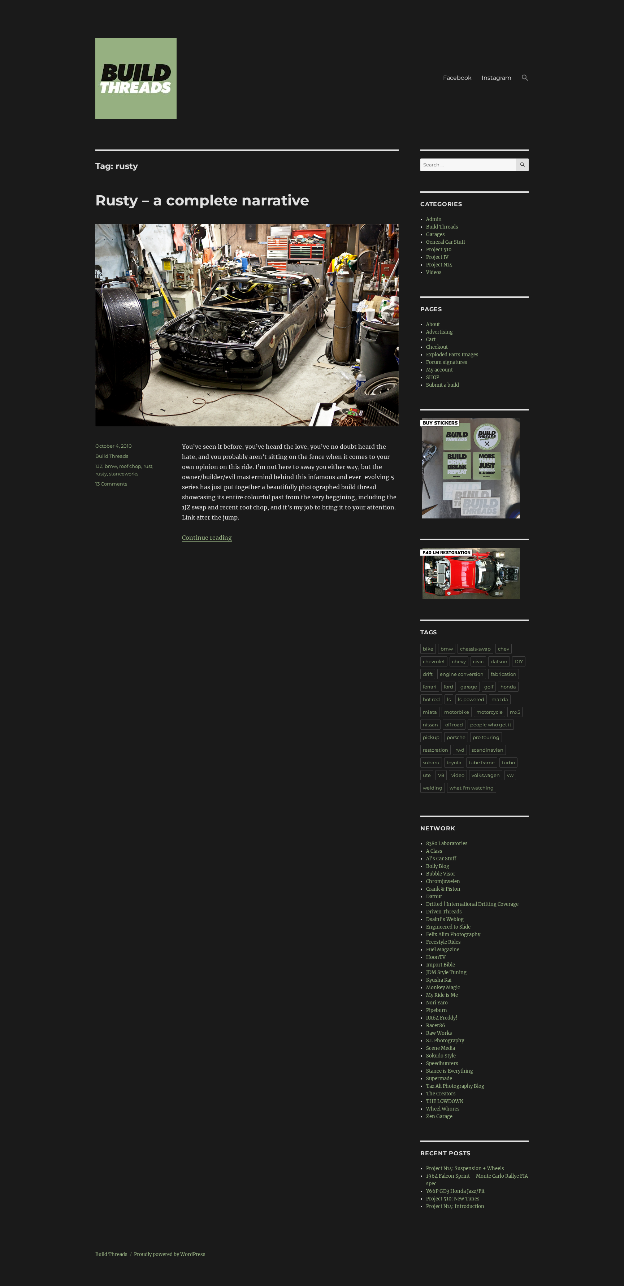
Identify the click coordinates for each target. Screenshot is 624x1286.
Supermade (439, 1079)
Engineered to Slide (448, 927)
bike (428, 649)
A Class (434, 851)
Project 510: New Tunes (453, 1199)
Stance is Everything (449, 1071)
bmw (111, 466)
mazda (499, 699)
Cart (431, 339)
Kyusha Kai (438, 980)
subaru (431, 762)
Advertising (439, 332)
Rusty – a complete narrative (202, 200)
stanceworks (123, 474)
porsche (456, 737)
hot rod (431, 699)
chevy (459, 661)
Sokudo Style (441, 1056)
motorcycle (489, 712)
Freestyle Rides (443, 942)
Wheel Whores (443, 1109)
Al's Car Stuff (441, 859)
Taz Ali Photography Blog (455, 1086)
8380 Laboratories (447, 843)
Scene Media (440, 1048)
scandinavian (487, 750)
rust (147, 466)
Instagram (496, 77)
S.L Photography (445, 1041)
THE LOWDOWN (444, 1101)
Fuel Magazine (442, 950)
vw (510, 775)
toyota (454, 762)
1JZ (99, 466)
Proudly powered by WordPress (169, 1254)
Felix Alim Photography (453, 934)
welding (432, 788)
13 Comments (111, 484)
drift (428, 674)
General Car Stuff (445, 242)
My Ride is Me (442, 995)
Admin (434, 219)
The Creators (441, 1094)
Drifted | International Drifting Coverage (472, 904)
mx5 (515, 712)
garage (468, 687)
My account (439, 370)
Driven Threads (444, 912)
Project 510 (438, 250)
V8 (441, 775)
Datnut (434, 897)
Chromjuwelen (443, 881)
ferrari (430, 687)
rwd (459, 750)
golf (488, 687)
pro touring (486, 737)
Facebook (457, 77)
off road (454, 724)
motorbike (456, 712)
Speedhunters (442, 1063)
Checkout (437, 347)
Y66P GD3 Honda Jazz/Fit (455, 1191)
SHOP (432, 377)
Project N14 (439, 265)
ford (448, 687)
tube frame (482, 762)
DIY (519, 661)
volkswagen (486, 775)
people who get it (490, 724)
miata (430, 712)
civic (478, 661)
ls (449, 699)
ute (427, 775)
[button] (525, 78)
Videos (434, 272)
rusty (101, 474)
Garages (435, 234)
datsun (499, 661)
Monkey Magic (443, 988)
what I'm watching (472, 788)
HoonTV (436, 957)
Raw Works (439, 1033)
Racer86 (435, 1025)
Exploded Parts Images (452, 355)
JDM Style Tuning (446, 972)
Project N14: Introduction (455, 1206)
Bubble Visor (440, 874)
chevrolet (434, 661)
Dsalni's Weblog (445, 919)
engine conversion (462, 674)
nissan (430, 724)
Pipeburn (436, 1010)
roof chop (130, 466)
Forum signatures (446, 362)
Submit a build (442, 385)
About (433, 324)
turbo (508, 762)
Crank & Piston (443, 889)
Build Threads (111, 456)
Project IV (437, 257)
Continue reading (207, 537)
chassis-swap (475, 649)
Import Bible (440, 965)
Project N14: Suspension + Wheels (465, 1168)
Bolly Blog (437, 866)
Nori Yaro (437, 1003)
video (457, 775)
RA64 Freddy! (442, 1018)
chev (503, 649)
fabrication (503, 674)
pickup (431, 737)
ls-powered (471, 699)
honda (508, 687)
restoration (435, 750)
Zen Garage (439, 1116)
